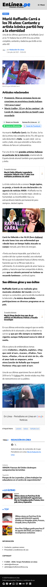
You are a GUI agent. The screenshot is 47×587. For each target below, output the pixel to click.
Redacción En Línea (17, 50)
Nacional (16, 493)
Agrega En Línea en (29, 122)
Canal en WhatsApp (13, 126)
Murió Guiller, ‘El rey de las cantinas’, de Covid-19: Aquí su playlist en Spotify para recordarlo (24, 112)
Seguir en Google (12, 122)
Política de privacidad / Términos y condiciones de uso (18, 580)
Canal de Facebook (33, 126)
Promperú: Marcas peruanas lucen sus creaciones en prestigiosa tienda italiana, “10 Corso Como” (23, 101)
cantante (18, 429)
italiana (38, 237)
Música (5, 14)
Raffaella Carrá (34, 429)
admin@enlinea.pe (11, 564)
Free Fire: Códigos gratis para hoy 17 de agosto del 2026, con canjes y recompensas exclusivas (29, 530)
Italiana (17, 375)
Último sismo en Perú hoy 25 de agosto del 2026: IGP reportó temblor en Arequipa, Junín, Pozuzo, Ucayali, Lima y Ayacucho (29, 499)
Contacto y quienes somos (14, 547)
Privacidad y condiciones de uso (16, 550)
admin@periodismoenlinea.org (16, 567)
